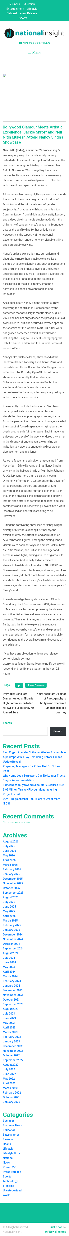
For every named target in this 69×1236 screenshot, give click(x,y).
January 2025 (11, 929)
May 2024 (9, 967)
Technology (10, 1181)
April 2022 (9, 1083)
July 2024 (9, 957)
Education (29, 4)
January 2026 (11, 874)
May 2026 (9, 855)
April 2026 (9, 860)
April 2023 (9, 1027)
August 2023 (10, 1008)
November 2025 (13, 883)
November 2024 (13, 939)
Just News (55, 1227)
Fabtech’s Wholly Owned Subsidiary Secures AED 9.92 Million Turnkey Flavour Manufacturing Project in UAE (33, 789)
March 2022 (10, 1088)
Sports (23, 18)
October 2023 (11, 999)
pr (19, 685)
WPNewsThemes (55, 1231)
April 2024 (9, 971)
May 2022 (9, 1078)
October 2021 (11, 1097)
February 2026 (12, 869)
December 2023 (13, 990)
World (7, 1195)
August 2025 (10, 897)
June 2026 (9, 850)
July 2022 (9, 1069)
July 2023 (9, 1013)
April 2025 (9, 915)
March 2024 (10, 976)
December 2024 (13, 934)
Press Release (28, 13)
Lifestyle (32, 8)
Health (7, 1144)
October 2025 (11, 888)
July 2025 (9, 902)
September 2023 (13, 1004)
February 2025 (12, 925)
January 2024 (11, 985)
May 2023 (9, 1022)
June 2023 (9, 1018)
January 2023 (11, 1041)
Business (14, 4)
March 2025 (10, 920)
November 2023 (13, 995)
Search (7, 722)
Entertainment (15, 8)
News (6, 1162)
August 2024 (10, 953)
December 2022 (13, 1046)
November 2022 (13, 1050)
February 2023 (12, 1036)
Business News (12, 1125)
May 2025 (9, 911)
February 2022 (12, 1092)
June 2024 (9, 962)
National (12, 13)
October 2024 (11, 943)
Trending (8, 1185)
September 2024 (13, 948)
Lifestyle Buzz (11, 1153)
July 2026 (9, 846)
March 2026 (10, 864)
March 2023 (10, 1032)
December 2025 (13, 878)
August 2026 (10, 841)
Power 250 (9, 1167)
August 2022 (10, 1064)
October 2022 (11, 1055)
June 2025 (9, 906)
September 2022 (13, 1060)
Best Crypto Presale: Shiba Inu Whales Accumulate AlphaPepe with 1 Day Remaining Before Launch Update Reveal (34, 757)
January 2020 (11, 1101)
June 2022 (9, 1074)
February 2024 (12, 981)
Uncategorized (12, 1190)
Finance (8, 1139)
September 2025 (13, 892)
